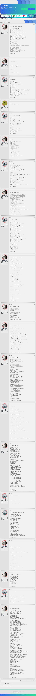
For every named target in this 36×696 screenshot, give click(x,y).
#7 (34, 161)
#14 (34, 403)
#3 (34, 77)
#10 (34, 254)
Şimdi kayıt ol (31, 8)
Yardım (29, 694)
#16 (34, 493)
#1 (34, 24)
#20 (34, 589)
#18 (34, 540)
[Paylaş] (33, 24)
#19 (34, 572)
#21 (34, 606)
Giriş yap (25, 8)
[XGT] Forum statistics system (18, 692)
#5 (34, 113)
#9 (34, 217)
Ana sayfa (32, 694)
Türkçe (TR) (3, 694)
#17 (34, 510)
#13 (34, 355)
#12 (34, 322)
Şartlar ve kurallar (18, 694)
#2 (34, 58)
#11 (34, 304)
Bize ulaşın (13, 694)
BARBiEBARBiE (3, 22)
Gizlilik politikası (24, 694)
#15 (34, 443)
